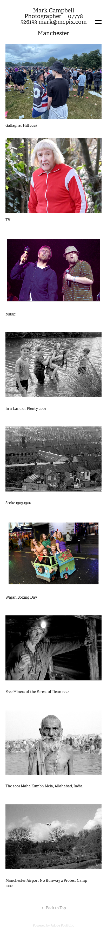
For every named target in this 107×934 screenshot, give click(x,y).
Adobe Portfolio (62, 925)
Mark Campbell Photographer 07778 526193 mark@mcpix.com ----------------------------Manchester (58, 22)
